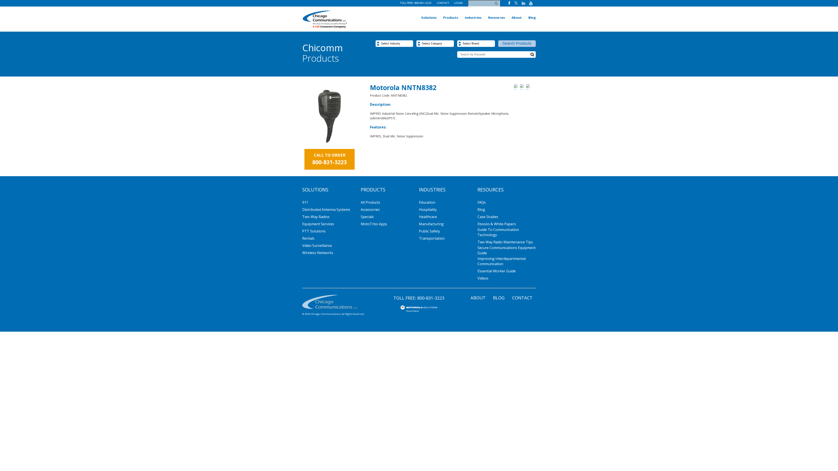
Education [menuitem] (427, 202)
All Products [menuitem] (370, 202)
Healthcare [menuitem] (428, 216)
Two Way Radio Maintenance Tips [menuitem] (505, 242)
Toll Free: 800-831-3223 (415, 3)
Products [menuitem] (450, 17)
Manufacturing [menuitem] (431, 224)
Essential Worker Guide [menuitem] (496, 271)
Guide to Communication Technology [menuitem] (498, 232)
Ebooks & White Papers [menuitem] (496, 224)
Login (458, 3)
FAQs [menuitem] (481, 202)
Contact (443, 3)
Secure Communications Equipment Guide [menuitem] (506, 250)
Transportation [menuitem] (432, 238)
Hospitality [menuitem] (428, 209)
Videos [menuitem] (482, 278)
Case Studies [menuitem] (487, 216)
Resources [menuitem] (496, 17)
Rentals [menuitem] (308, 238)
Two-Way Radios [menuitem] (316, 216)
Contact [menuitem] (522, 298)
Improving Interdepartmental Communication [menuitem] (501, 261)
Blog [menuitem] (532, 17)
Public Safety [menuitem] (429, 231)
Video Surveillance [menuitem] (317, 245)
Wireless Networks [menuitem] (317, 252)
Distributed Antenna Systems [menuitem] (326, 209)
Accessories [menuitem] (370, 209)
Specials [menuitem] (367, 216)
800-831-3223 (430, 298)
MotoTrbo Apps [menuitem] (374, 224)
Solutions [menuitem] (429, 17)
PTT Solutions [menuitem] (314, 231)
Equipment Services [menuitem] (318, 224)
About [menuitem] (517, 17)
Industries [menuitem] (473, 17)
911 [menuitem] (305, 202)
